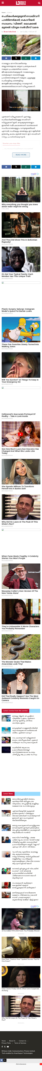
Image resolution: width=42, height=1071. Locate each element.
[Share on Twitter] (16, 58)
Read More (21, 155)
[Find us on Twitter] (5, 1047)
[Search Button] (39, 3)
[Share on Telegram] (35, 58)
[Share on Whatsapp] (26, 58)
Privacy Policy (6, 1043)
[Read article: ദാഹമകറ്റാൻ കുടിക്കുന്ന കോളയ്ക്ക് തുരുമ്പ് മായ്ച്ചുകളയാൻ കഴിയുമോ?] (6, 885)
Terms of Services (20, 1043)
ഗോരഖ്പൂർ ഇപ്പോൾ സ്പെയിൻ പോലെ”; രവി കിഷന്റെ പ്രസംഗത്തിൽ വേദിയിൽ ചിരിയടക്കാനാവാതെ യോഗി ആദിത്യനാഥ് (25, 873)
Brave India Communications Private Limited (19, 1051)
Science (9, 12)
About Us (12, 1041)
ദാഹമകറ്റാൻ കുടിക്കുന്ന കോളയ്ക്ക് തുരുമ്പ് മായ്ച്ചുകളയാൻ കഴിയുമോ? (24, 885)
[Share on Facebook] (6, 58)
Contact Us (22, 1041)
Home (3, 12)
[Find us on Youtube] (8, 1047)
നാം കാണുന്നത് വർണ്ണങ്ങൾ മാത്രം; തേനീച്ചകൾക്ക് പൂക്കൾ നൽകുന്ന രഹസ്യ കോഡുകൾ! (25, 740)
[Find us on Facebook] (2, 1047)
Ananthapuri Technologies (23, 1053)
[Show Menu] (3, 3)
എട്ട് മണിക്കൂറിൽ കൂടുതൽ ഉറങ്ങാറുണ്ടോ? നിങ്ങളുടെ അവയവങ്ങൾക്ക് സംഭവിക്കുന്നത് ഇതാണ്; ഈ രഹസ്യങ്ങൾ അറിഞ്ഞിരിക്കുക (26, 816)
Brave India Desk (10, 32)
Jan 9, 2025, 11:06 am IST (28, 32)
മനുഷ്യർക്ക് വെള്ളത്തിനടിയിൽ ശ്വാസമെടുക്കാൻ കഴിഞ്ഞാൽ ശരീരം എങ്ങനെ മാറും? (25, 730)
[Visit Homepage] (21, 3)
